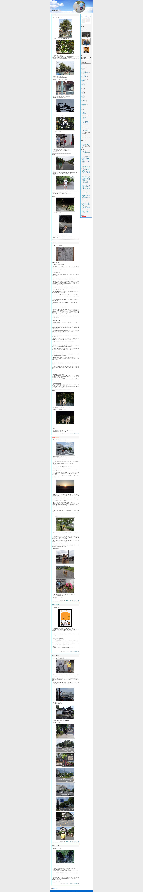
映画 (82, 93)
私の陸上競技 (84, 73)
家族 (82, 81)
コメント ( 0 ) (77, 433)
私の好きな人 (84, 83)
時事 (82, 92)
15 (83, 20)
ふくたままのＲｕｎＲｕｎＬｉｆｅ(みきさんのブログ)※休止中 (86, 169)
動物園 (83, 80)
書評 (82, 96)
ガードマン (83, 101)
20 (89, 20)
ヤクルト (83, 65)
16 (84, 20)
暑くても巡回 (84, 117)
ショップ (83, 99)
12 (88, 19)
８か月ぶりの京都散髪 (85, 122)
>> (90, 16)
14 (82, 20)
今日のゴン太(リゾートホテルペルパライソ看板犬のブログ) (86, 207)
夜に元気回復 (84, 113)
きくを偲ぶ (83, 112)
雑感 (82, 89)
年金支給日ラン (84, 137)
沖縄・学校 (83, 85)
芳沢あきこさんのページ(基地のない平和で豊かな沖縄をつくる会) (86, 186)
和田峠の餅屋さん (84, 142)
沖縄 (82, 84)
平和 (82, 91)
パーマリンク (67, 238)
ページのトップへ (55, 888)
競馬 (82, 68)
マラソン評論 (84, 75)
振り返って (83, 105)
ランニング (83, 71)
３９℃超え (83, 118)
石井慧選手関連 (84, 104)
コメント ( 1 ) (77, 883)
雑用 (82, 88)
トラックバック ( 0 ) (72, 238)
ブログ (83, 103)
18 (87, 20)
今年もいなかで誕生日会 (85, 121)
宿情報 (83, 97)
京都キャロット (84, 151)
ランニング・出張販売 (85, 72)
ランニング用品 (84, 76)
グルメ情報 (83, 100)
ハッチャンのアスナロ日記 (86, 188)
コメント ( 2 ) (77, 238)
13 (89, 19)
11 (87, 19)
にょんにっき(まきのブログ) (86, 152)
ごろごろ (83, 132)
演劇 (82, 95)
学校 (82, 87)
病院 (82, 69)
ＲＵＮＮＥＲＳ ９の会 (85, 202)
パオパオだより (56, 10)
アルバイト (83, 67)
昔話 (82, 107)
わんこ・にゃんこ (84, 79)
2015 (86, 16)
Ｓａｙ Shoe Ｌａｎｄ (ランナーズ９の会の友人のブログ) (86, 204)
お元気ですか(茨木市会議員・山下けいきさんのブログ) (86, 193)
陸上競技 (83, 77)
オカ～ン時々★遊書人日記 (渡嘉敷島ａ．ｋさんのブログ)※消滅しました (86, 179)
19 (88, 20)
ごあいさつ (83, 64)
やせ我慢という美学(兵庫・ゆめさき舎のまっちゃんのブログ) (86, 159)
